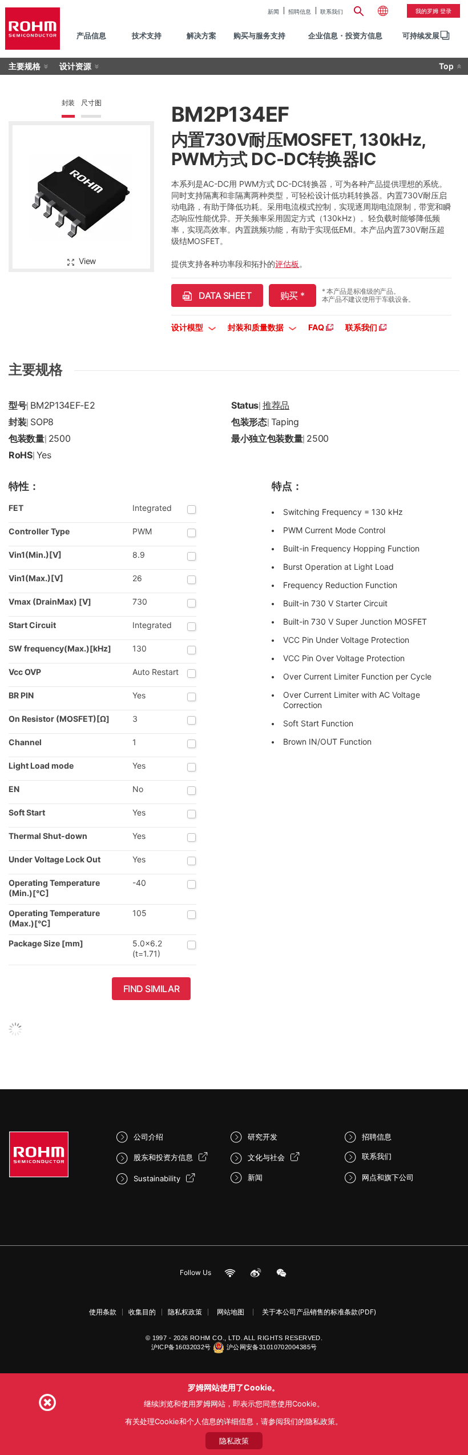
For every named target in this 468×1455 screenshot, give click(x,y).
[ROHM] (32, 28)
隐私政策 (234, 1440)
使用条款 (102, 1312)
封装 (68, 102)
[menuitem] (421, 35)
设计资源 (75, 66)
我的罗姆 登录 (433, 10)
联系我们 (331, 11)
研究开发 (262, 1136)
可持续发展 (420, 35)
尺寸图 (91, 102)
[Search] (359, 10)
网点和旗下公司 (388, 1177)
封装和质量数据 (256, 327)
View (87, 261)
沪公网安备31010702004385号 (272, 1347)
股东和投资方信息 (163, 1157)
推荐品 (276, 405)
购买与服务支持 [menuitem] (259, 35)
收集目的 (142, 1312)
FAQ (317, 327)
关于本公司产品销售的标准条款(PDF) (319, 1312)
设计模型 (188, 327)
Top (446, 66)
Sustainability (157, 1178)
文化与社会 (266, 1157)
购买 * (292, 295)
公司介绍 (148, 1136)
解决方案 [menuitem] (201, 35)
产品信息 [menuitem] (91, 35)
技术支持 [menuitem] (147, 35)
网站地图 (230, 1312)
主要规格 (25, 66)
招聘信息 (299, 11)
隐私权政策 (185, 1312)
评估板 (287, 264)
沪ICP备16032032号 (181, 1347)
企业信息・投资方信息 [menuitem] (345, 35)
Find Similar (151, 988)
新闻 (273, 11)
